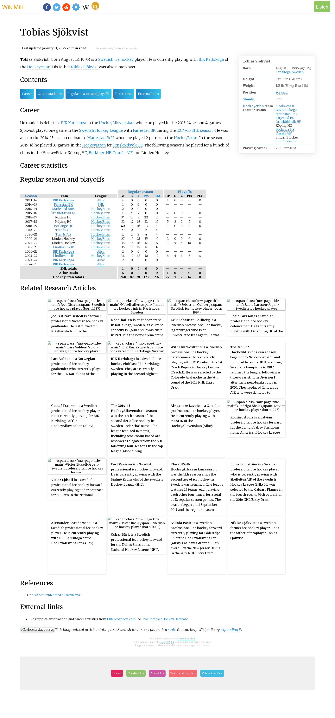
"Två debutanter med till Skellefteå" (56, 595)
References (123, 94)
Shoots (248, 99)
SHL (101, 204)
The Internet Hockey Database (165, 619)
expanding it (230, 629)
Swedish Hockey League (101, 130)
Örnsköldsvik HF (288, 122)
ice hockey (124, 59)
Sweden (298, 72)
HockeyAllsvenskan (117, 122)
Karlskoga (283, 72)
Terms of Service (183, 673)
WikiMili (12, 6)
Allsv (100, 200)
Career (27, 94)
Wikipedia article (186, 638)
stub (171, 629)
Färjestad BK (285, 118)
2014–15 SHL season (195, 130)
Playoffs (185, 192)
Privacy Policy (212, 673)
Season (31, 196)
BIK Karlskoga (286, 110)
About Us (157, 673)
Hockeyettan (253, 106)
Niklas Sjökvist (84, 67)
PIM (156, 196)
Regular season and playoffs (88, 94)
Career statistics (50, 94)
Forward (282, 92)
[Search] (95, 6)
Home (117, 673)
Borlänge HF (285, 129)
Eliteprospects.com (121, 619)
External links (148, 94)
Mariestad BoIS (287, 114)
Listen (322, 6)
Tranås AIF (284, 133)
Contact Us (136, 673)
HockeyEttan (185, 137)
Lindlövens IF (285, 106)
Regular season (140, 192)
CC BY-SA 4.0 (167, 642)
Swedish (105, 59)
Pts (146, 196)
